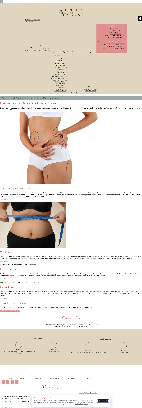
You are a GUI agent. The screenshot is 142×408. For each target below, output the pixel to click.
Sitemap (5, 401)
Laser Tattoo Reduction (59, 78)
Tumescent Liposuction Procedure (115, 48)
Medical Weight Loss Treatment (115, 45)
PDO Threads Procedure (115, 46)
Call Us (4, 407)
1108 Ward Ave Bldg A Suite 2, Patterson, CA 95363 (18, 352)
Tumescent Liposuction (79, 52)
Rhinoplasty (59, 85)
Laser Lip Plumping (59, 65)
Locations (112, 26)
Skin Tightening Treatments (115, 36)
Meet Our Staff (32, 50)
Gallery (72, 93)
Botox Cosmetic (59, 58)
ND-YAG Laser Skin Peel (59, 69)
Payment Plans (46, 48)
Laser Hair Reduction (59, 76)
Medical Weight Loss (115, 32)
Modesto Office (32, 22)
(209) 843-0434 (53, 352)
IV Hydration (59, 82)
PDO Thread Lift (115, 34)
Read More (4, 200)
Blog (77, 93)
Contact (88, 86)
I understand (103, 401)
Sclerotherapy (60, 74)
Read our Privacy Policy (81, 404)
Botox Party (59, 89)
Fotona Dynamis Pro (59, 80)
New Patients (44, 46)
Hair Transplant (60, 91)
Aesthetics (58, 56)
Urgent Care (66, 52)
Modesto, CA (113, 28)
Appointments (56, 52)
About (30, 47)
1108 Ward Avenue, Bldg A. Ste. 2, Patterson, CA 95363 (21, 398)
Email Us (11, 407)
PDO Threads (59, 87)
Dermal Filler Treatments (115, 43)
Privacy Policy (27, 401)
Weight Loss (91, 52)
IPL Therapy (60, 71)
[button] (140, 18)
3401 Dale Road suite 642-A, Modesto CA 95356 (88, 352)
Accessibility (15, 401)
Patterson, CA (113, 41)
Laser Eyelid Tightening (60, 73)
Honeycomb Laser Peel (60, 67)
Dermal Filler (115, 30)
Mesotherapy (59, 64)
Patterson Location (32, 20)
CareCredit (46, 50)
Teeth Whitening (60, 83)
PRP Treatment (60, 62)
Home (20, 52)
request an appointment (10, 311)
